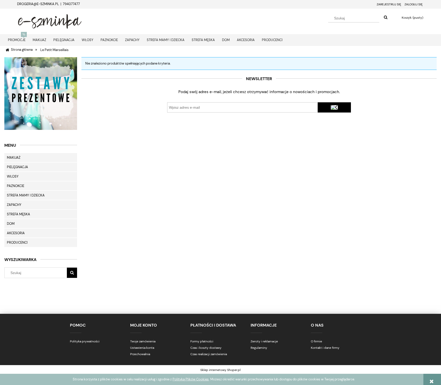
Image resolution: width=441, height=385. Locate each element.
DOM (11, 223)
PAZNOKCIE (15, 186)
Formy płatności (201, 341)
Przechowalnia (140, 354)
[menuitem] (16, 40)
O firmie (316, 341)
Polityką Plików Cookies (191, 379)
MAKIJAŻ (13, 157)
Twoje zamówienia (142, 341)
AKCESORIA (16, 233)
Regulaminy (259, 348)
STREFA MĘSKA (18, 214)
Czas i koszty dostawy (206, 348)
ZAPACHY (14, 205)
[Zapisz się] (334, 107)
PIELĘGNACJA (17, 167)
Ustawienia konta (142, 348)
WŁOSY (13, 176)
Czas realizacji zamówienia (208, 354)
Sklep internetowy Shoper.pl (220, 370)
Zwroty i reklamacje (264, 341)
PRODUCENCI (17, 242)
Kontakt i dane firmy (325, 348)
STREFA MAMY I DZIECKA (26, 195)
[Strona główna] (50, 20)
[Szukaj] (385, 17)
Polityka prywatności (85, 341)
